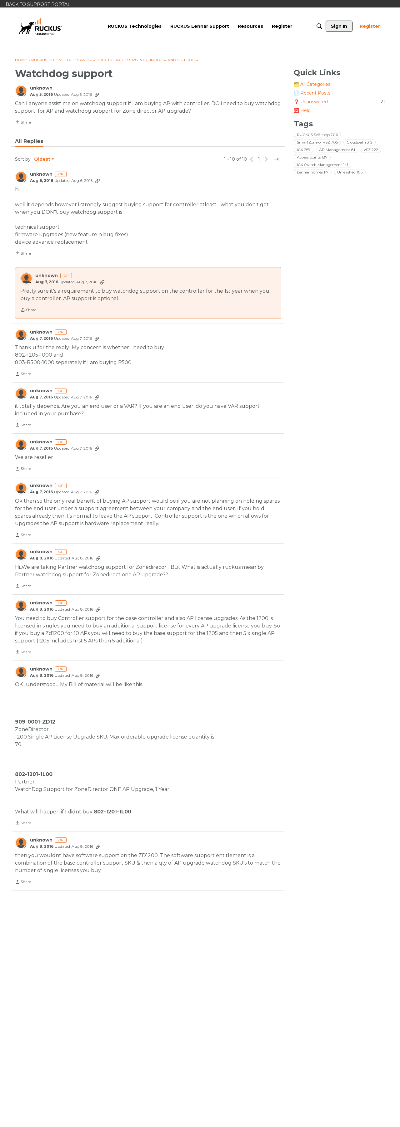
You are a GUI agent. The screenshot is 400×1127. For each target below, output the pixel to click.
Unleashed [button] (349, 172)
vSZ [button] (371, 149)
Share (23, 123)
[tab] (29, 141)
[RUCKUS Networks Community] (40, 26)
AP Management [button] (337, 149)
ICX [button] (303, 149)
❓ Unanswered (339, 102)
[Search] (319, 26)
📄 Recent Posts (312, 93)
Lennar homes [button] (312, 172)
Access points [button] (312, 157)
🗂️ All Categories (312, 84)
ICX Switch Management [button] (322, 164)
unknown (41, 88)
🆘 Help (302, 110)
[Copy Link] (97, 94)
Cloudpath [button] (359, 142)
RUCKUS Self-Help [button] (317, 134)
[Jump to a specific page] (276, 159)
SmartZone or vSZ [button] (317, 142)
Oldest (42, 159)
